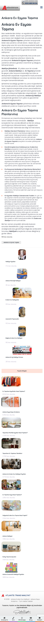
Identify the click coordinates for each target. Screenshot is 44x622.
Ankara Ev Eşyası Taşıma (11, 242)
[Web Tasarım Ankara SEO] (22, 612)
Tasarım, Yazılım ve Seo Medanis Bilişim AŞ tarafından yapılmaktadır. (22, 606)
